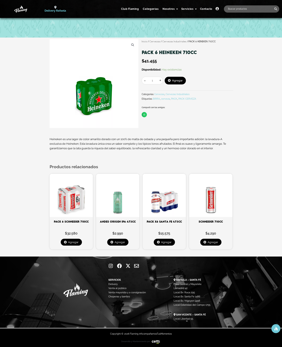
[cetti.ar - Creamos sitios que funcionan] (156, 341)
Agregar (177, 80)
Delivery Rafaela (55, 10)
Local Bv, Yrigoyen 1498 (187, 300)
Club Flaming (130, 8)
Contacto (206, 8)
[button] (133, 45)
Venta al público (117, 288)
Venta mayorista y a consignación (127, 292)
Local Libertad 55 (183, 318)
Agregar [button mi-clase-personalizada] (73, 242)
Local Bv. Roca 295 (184, 292)
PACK (174, 98)
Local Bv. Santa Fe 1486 (187, 296)
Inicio (144, 41)
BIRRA (156, 98)
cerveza (165, 98)
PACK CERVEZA (187, 98)
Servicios (187, 8)
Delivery (113, 284)
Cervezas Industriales (174, 41)
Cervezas (154, 41)
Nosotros (169, 8)
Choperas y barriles (119, 296)
